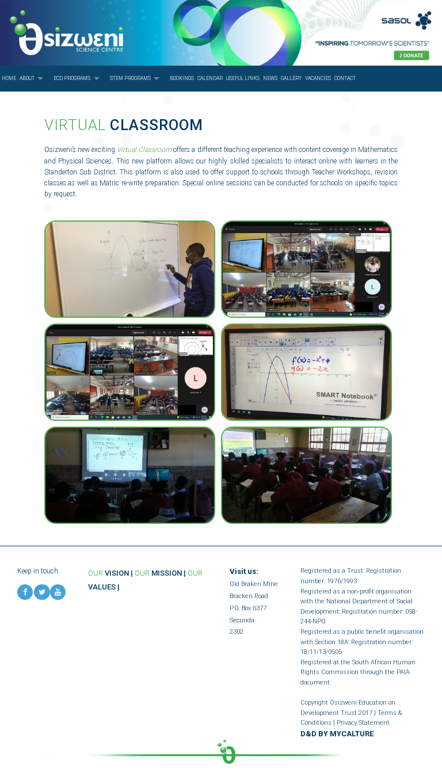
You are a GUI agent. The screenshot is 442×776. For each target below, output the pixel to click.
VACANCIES (318, 78)
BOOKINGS (182, 78)
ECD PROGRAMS (72, 78)
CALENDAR (210, 78)
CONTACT (345, 78)
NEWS (270, 78)
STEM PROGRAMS (130, 78)
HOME (9, 78)
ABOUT (27, 78)
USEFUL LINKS (243, 78)
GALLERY (291, 78)
